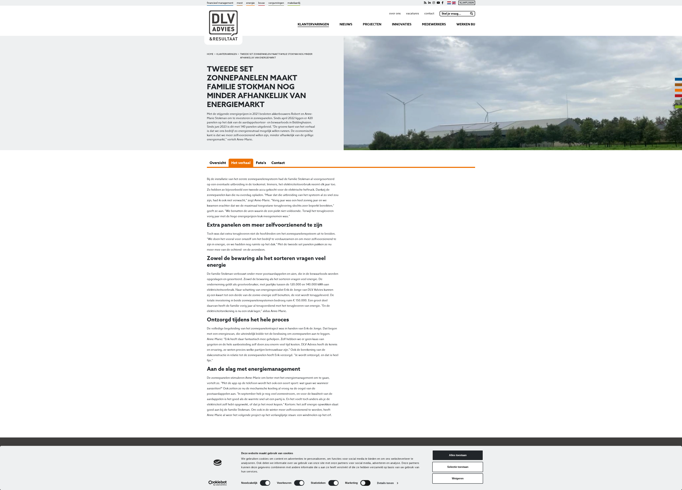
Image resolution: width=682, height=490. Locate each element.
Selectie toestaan (457, 466)
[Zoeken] (471, 13)
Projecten (372, 24)
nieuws (346, 24)
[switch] (299, 483)
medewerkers (434, 24)
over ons (395, 13)
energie (250, 2)
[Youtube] (438, 3)
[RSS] (425, 3)
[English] (454, 3)
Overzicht (218, 162)
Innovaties (401, 24)
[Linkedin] (429, 3)
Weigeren (458, 478)
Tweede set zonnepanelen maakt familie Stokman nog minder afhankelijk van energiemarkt (276, 56)
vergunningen (276, 2)
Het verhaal (241, 162)
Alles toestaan (458, 455)
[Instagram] (433, 3)
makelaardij (294, 2)
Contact (278, 162)
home (210, 54)
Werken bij (465, 24)
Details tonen (385, 482)
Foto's (261, 162)
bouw (261, 2)
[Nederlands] (449, 3)
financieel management (220, 2)
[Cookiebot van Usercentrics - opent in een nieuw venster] (217, 483)
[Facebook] (442, 3)
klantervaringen (313, 24)
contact (429, 13)
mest (240, 2)
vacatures (412, 13)
